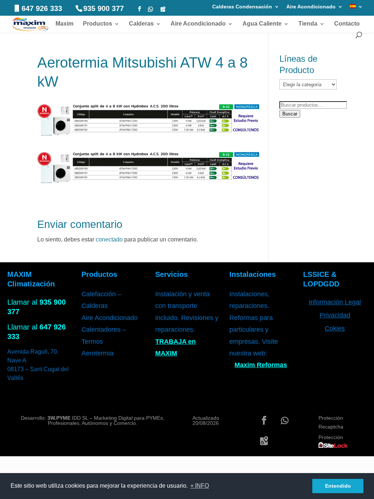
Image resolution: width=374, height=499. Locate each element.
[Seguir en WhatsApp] (284, 420)
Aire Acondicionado (311, 6)
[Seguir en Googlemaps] (264, 441)
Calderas (141, 24)
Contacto (347, 24)
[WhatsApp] (150, 9)
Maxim (64, 24)
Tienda (307, 24)
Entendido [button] (338, 486)
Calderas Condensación (242, 6)
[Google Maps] (162, 9)
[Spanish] (356, 8)
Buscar (289, 114)
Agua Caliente (262, 24)
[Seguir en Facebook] (264, 420)
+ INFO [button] (199, 486)
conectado (109, 239)
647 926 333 (41, 8)
